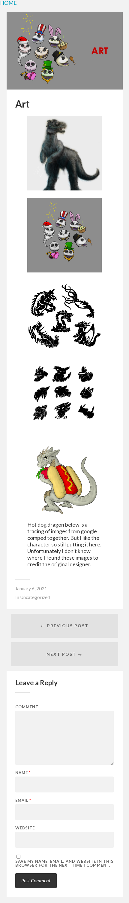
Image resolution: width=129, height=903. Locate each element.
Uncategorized (35, 597)
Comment (26, 707)
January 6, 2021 (31, 588)
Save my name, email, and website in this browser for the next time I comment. (64, 863)
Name (23, 773)
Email (23, 800)
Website (25, 828)
